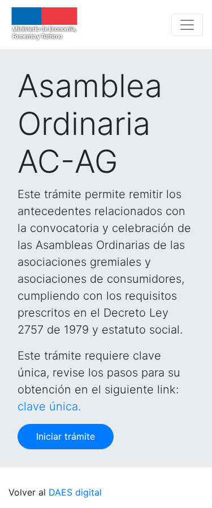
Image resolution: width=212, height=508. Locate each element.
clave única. (49, 406)
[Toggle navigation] (187, 25)
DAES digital (75, 492)
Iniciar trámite (65, 436)
